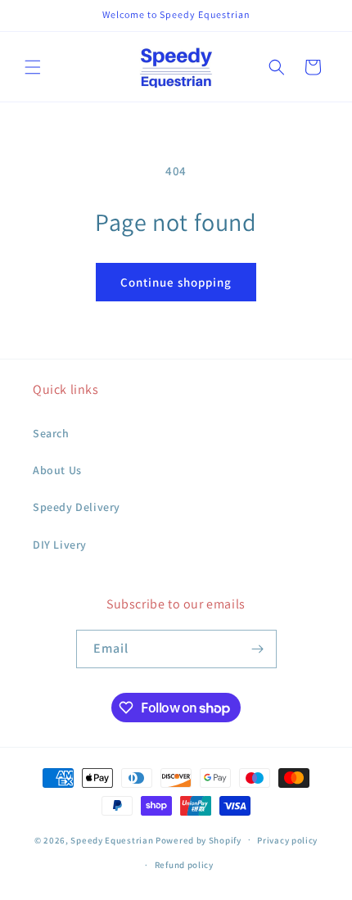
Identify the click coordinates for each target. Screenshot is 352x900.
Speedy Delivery (76, 507)
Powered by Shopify (198, 839)
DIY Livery (60, 544)
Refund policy (184, 865)
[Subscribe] (258, 649)
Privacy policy (287, 840)
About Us (57, 470)
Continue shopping (176, 282)
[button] (33, 67)
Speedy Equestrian (111, 839)
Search (51, 433)
